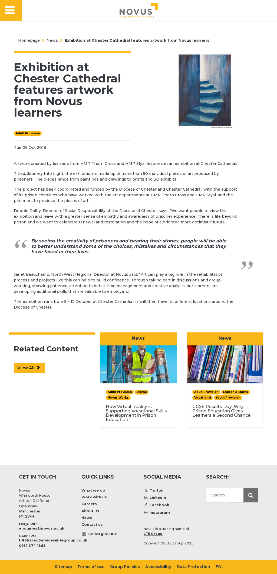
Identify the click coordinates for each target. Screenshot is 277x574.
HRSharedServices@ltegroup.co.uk (53, 540)
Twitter (157, 490)
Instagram (160, 513)
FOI (219, 566)
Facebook (159, 505)
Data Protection (193, 566)
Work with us (94, 497)
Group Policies (125, 566)
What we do (93, 490)
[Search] (250, 495)
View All (26, 367)
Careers (89, 504)
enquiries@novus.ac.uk (41, 528)
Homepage (29, 40)
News (52, 40)
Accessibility (158, 566)
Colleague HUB (102, 534)
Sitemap (63, 566)
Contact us (92, 524)
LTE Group (153, 534)
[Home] (138, 10)
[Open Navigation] (11, 10)
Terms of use (91, 566)
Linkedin (158, 498)
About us (90, 511)
